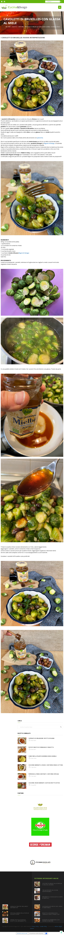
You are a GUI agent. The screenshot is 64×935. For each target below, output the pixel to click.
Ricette (14, 26)
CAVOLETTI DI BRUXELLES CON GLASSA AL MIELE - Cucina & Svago (43, 26)
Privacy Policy (35, 926)
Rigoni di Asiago (24, 253)
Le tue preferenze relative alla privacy (36, 933)
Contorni (21, 26)
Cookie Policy (43, 926)
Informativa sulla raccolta (22, 933)
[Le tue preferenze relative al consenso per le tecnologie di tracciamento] (61, 932)
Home (8, 26)
